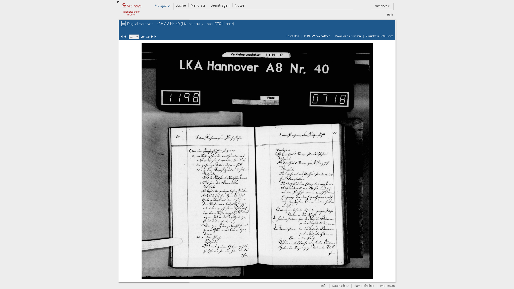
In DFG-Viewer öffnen (317, 36)
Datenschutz (340, 286)
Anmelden (381, 6)
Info (323, 286)
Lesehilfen (293, 36)
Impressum (387, 286)
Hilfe (390, 15)
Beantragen (220, 5)
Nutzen (241, 5)
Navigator (163, 5)
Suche (181, 5)
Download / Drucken (348, 36)
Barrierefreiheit (364, 286)
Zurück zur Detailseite (379, 36)
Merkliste (198, 5)
